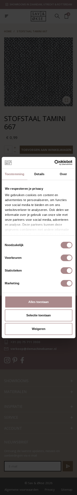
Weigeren (38, 329)
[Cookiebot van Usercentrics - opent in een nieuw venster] (54, 162)
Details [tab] (39, 174)
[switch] (66, 257)
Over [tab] (63, 174)
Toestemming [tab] (14, 174)
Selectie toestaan (38, 315)
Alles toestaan (38, 302)
